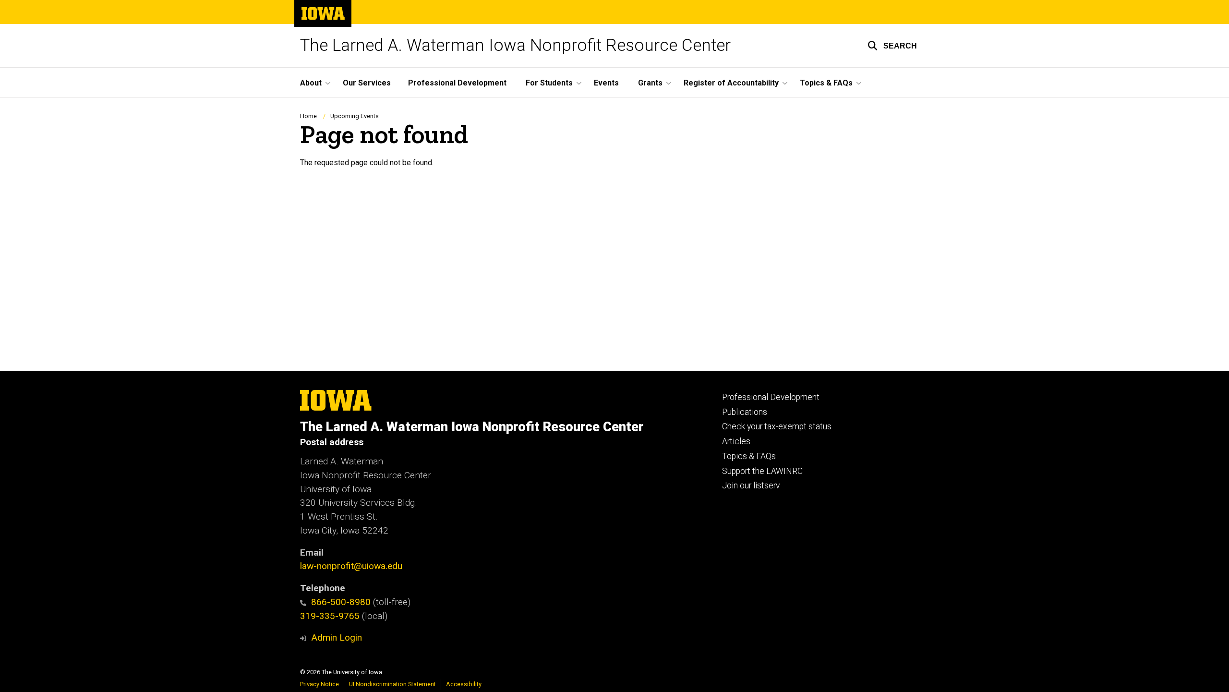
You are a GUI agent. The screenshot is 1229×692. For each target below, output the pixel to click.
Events (606, 82)
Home (308, 116)
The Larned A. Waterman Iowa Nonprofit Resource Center (515, 45)
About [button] (311, 82)
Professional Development (457, 82)
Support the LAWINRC (762, 471)
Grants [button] (650, 82)
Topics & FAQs (749, 456)
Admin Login (336, 637)
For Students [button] (549, 82)
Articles (736, 441)
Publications (744, 412)
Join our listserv (751, 485)
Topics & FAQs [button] (826, 82)
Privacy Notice (319, 684)
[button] (892, 45)
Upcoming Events (354, 116)
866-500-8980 (341, 601)
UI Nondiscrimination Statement (392, 684)
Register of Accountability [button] (731, 82)
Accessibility (464, 684)
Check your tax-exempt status (776, 426)
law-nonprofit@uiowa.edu (351, 565)
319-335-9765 (330, 615)
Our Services (367, 82)
